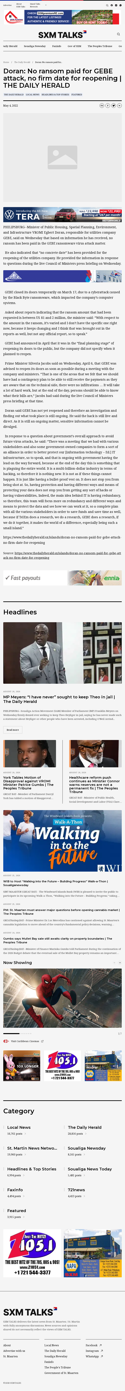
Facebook (91, 1345)
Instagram (92, 1351)
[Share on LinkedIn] (119, 105)
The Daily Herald (22, 62)
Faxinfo (56, 46)
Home (6, 62)
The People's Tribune (57, 1367)
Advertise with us (14, 1351)
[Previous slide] (115, 963)
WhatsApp (92, 1356)
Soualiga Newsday (35, 46)
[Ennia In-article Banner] (62, 577)
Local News (32, 94)
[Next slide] (120, 963)
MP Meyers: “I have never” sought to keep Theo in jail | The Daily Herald (59, 699)
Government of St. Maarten (61, 1373)
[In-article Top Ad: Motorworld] (62, 214)
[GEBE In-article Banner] (62, 276)
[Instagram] (116, 5)
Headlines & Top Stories (55, 94)
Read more (14, 729)
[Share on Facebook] (107, 105)
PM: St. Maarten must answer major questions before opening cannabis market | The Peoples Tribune (61, 911)
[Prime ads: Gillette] (62, 1065)
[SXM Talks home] (62, 34)
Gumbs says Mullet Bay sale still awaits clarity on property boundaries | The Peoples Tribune (57, 940)
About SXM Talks (20, 5)
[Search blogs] (107, 5)
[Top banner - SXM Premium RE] (62, 17)
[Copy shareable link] (102, 105)
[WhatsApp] (120, 5)
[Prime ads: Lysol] (21, 1065)
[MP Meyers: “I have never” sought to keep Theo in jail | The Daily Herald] (62, 653)
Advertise (7, 5)
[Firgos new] (103, 1066)
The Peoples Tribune (100, 46)
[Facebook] (112, 5)
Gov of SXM (74, 46)
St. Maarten (10, 1356)
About (7, 1345)
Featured (76, 94)
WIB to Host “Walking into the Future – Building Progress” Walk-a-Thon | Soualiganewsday (55, 883)
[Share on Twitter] (113, 105)
